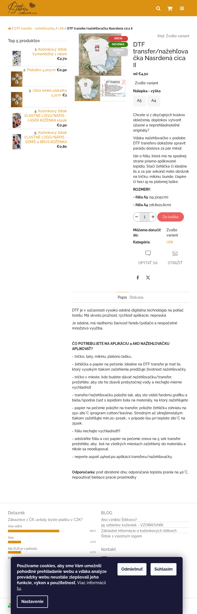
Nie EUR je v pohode (22, 549)
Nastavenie (32, 601)
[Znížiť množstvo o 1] (136, 217)
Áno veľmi (15, 526)
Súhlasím (163, 569)
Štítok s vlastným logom (121, 536)
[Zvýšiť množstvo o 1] (153, 217)
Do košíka (171, 217)
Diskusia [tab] (136, 297)
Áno (11, 537)
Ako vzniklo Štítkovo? (119, 520)
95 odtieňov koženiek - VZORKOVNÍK (132, 525)
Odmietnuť (132, 569)
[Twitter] (148, 277)
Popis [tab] (122, 297)
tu (19, 588)
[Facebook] (137, 277)
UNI (169, 242)
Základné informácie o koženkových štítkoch (138, 531)
